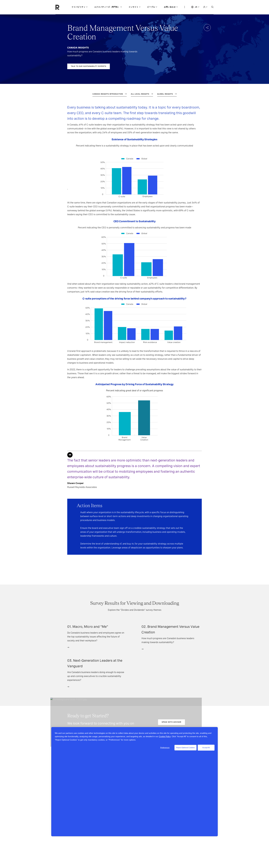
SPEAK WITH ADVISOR (171, 722)
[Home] (62, 7)
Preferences (165, 748)
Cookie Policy (165, 736)
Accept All (206, 748)
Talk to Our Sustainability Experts (88, 66)
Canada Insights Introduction (107, 94)
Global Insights (165, 94)
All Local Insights (140, 94)
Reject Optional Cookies (185, 748)
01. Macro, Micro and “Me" (87, 627)
